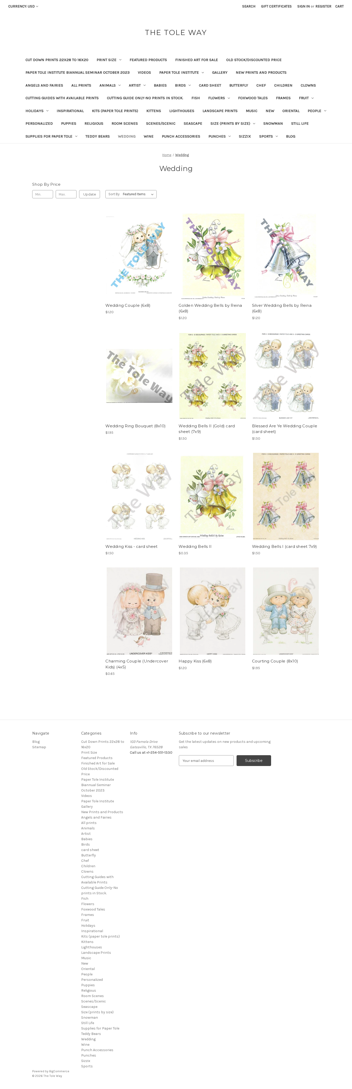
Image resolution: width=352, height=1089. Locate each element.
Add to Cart (139, 264)
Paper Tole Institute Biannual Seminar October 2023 (78, 72)
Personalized (39, 123)
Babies (160, 85)
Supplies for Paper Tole (49, 136)
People (314, 110)
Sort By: (114, 194)
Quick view (138, 246)
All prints (81, 85)
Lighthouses (181, 110)
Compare (137, 255)
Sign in (303, 6)
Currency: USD (21, 6)
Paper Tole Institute (179, 72)
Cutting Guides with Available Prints (62, 98)
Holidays (35, 110)
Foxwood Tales (253, 98)
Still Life (300, 123)
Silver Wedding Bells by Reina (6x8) (282, 308)
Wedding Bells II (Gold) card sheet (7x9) (207, 428)
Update (89, 194)
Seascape (193, 123)
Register (323, 6)
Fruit (304, 98)
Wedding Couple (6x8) (127, 305)
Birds (180, 85)
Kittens (153, 110)
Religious (94, 123)
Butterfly (238, 85)
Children (283, 85)
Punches (217, 136)
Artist (135, 85)
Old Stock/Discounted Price (254, 59)
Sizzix (245, 136)
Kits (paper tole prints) (115, 110)
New (270, 110)
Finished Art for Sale (196, 59)
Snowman (273, 123)
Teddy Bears (98, 136)
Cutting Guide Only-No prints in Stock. (145, 98)
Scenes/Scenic (160, 123)
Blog (290, 136)
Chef (261, 85)
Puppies (68, 123)
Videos (144, 72)
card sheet (210, 85)
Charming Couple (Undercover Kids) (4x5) (136, 664)
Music (251, 110)
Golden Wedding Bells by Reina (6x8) (210, 308)
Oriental (290, 110)
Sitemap (39, 747)
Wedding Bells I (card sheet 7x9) (284, 546)
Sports (266, 136)
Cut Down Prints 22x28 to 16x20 (57, 59)
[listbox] (139, 194)
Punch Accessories (181, 136)
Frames (283, 98)
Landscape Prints (220, 110)
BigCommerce (59, 1071)
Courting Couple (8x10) (275, 661)
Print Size (106, 59)
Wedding (127, 136)
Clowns (308, 85)
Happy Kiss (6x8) (195, 661)
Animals (107, 85)
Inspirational (70, 110)
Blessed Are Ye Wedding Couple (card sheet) (284, 428)
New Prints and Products (261, 72)
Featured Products (148, 59)
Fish (195, 98)
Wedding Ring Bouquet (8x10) (135, 425)
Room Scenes (125, 123)
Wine (149, 136)
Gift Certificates (276, 6)
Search (248, 6)
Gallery (220, 72)
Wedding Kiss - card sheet (131, 546)
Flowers (216, 98)
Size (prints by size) (230, 123)
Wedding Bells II (195, 546)
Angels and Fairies (44, 85)
